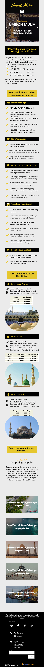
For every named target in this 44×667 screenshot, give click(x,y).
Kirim (31, 657)
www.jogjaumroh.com (11, 665)
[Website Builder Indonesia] (28, 664)
